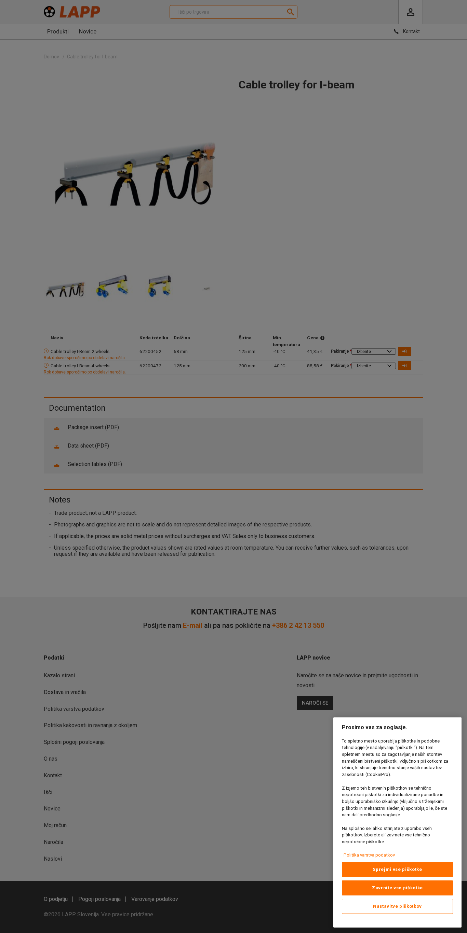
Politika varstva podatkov (369, 855)
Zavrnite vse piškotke (397, 887)
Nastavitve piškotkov (397, 906)
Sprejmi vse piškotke (397, 869)
